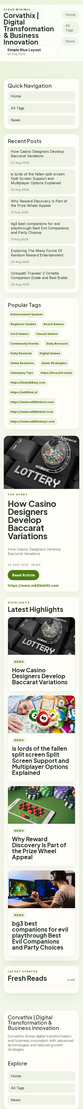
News (70, 41)
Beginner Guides (23, 324)
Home (70, 14)
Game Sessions (22, 363)
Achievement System (26, 314)
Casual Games (47, 333)
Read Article (23, 575)
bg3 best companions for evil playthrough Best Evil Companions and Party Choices (40, 935)
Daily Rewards (21, 353)
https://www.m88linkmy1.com (32, 421)
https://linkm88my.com (27, 382)
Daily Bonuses (57, 343)
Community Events (24, 343)
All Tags (69, 27)
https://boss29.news (56, 372)
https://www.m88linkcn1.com (32, 402)
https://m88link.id (23, 392)
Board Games (54, 324)
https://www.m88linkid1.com (31, 411)
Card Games (19, 333)
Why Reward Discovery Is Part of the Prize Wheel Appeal (39, 848)
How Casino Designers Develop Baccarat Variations (40, 676)
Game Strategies (54, 363)
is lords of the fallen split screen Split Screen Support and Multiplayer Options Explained (40, 760)
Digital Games (49, 353)
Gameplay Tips (21, 372)
